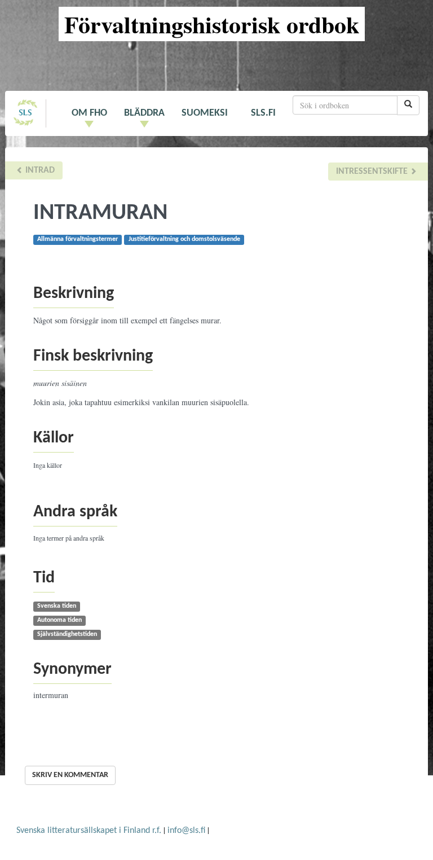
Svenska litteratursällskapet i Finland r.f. (88, 830)
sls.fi (263, 113)
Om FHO (89, 113)
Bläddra (144, 113)
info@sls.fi (186, 830)
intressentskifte (373, 171)
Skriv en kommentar (70, 775)
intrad (39, 170)
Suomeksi (205, 113)
